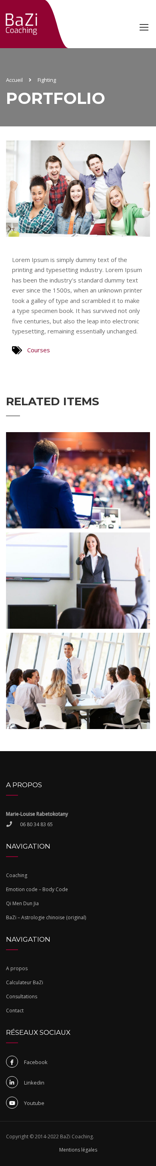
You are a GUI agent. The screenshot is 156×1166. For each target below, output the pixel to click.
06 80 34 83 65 (36, 824)
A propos (17, 968)
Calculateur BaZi (24, 982)
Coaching (16, 875)
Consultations (21, 996)
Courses (38, 350)
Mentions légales (78, 1149)
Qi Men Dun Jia (22, 903)
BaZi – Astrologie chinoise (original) (46, 917)
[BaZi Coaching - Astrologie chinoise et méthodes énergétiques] (21, 24)
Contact (15, 1010)
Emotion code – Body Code (37, 889)
